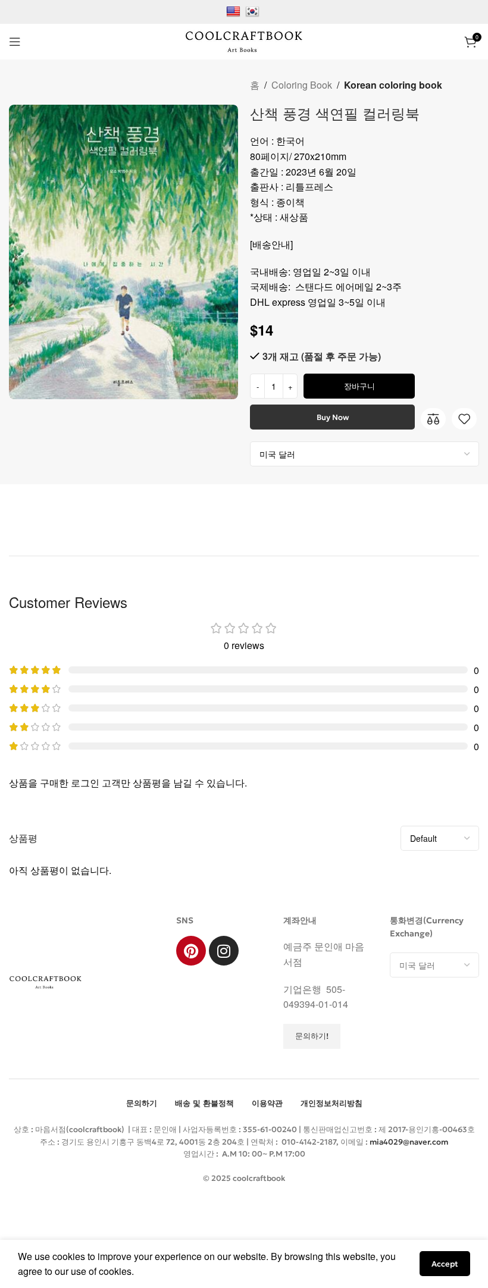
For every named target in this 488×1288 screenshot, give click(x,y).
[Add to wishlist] (464, 419)
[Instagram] (224, 951)
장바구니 (359, 386)
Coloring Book (301, 85)
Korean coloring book (393, 85)
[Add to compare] (433, 419)
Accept (444, 1264)
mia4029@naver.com (409, 1142)
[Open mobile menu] (15, 42)
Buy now (333, 417)
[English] (234, 10)
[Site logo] (244, 40)
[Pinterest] (191, 951)
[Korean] (253, 10)
